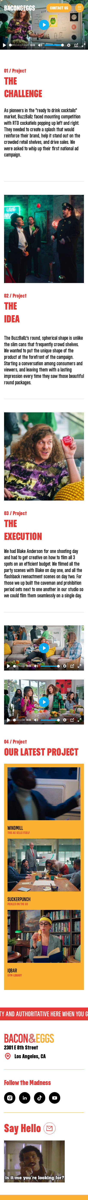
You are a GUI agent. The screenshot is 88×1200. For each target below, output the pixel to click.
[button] (79, 7)
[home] (19, 7)
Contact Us (59, 8)
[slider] (19, 45)
